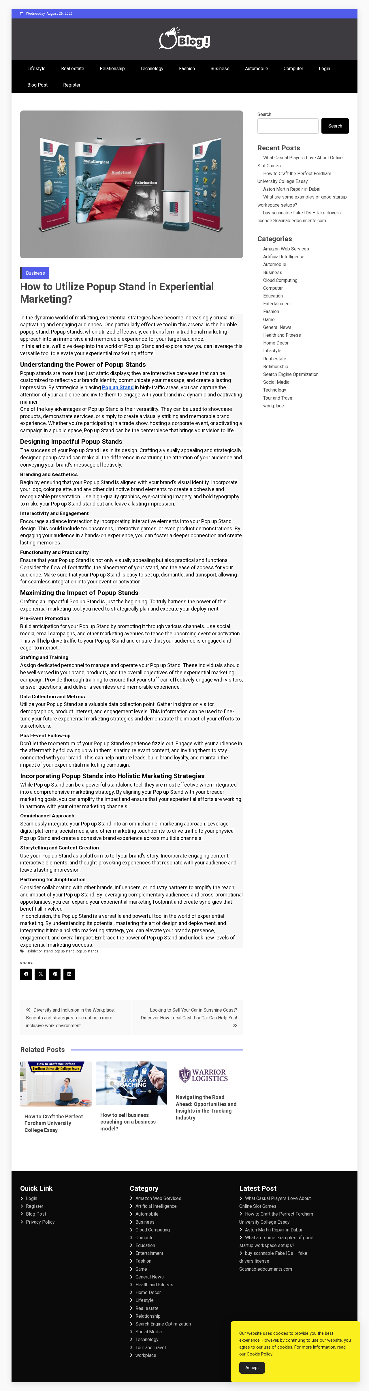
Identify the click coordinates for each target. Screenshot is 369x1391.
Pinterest (55, 974)
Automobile (256, 68)
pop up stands (87, 951)
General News (277, 327)
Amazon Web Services (286, 249)
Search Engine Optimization (291, 374)
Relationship (112, 68)
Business (219, 68)
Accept (252, 1367)
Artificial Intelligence (283, 256)
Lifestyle (36, 68)
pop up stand (64, 951)
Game (269, 319)
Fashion (187, 68)
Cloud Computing (280, 280)
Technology (151, 68)
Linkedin (69, 974)
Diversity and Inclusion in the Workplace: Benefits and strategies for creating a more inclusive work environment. (70, 1017)
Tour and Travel (278, 398)
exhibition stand (40, 951)
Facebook (26, 974)
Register (71, 85)
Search (264, 114)
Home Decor (276, 343)
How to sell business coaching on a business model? (128, 1122)
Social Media (276, 382)
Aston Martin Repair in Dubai (291, 189)
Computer (293, 68)
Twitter (40, 974)
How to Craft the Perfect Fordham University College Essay (54, 1123)
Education (273, 296)
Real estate (72, 68)
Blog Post (37, 85)
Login (324, 68)
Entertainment (277, 303)
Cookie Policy (259, 1354)
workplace (273, 406)
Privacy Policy (40, 1222)
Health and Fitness (282, 335)
